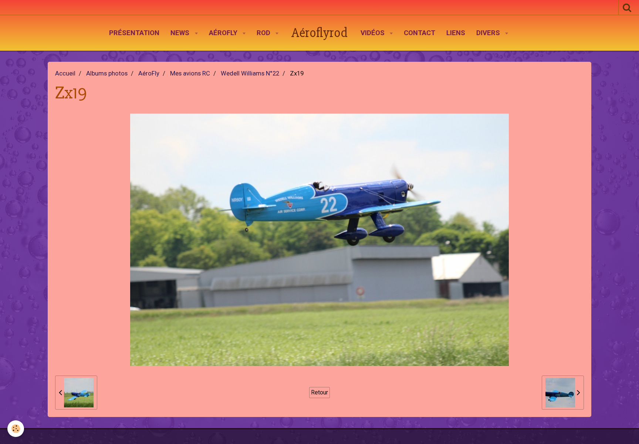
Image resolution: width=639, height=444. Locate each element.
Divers (489, 33)
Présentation (134, 33)
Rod (264, 33)
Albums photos (107, 73)
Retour (319, 392)
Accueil (65, 73)
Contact (419, 33)
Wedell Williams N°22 (250, 73)
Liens (455, 33)
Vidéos (373, 33)
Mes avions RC (190, 73)
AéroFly (224, 33)
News (180, 33)
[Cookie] (15, 428)
